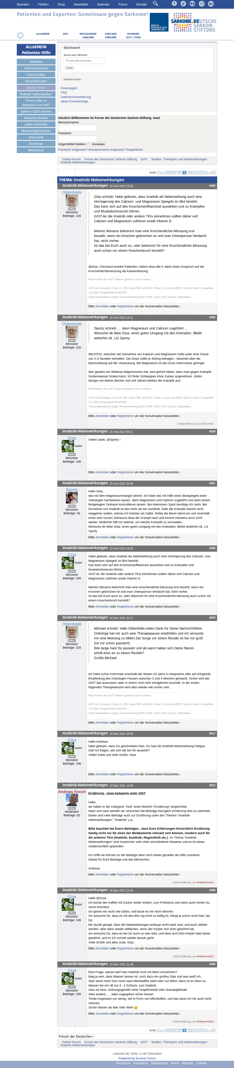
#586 (212, 890)
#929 (212, 317)
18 (213, 172)
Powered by (127, 1058)
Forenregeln (69, 88)
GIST (144, 159)
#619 (212, 617)
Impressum (140, 1063)
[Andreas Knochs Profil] (72, 799)
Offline (72, 209)
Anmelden (102, 306)
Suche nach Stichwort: (76, 55)
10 (189, 172)
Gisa (72, 438)
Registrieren (134, 149)
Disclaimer (123, 1063)
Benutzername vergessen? (107, 149)
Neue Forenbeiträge (74, 101)
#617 (212, 733)
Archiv (175, 1063)
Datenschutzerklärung (76, 97)
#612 (212, 785)
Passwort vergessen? (73, 149)
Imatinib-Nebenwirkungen (77, 162)
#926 (212, 548)
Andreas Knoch (72, 791)
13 (204, 172)
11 (194, 172)
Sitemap (187, 1063)
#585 (212, 964)
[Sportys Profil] (72, 497)
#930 (212, 185)
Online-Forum (71, 159)
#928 (212, 431)
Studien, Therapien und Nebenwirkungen (179, 159)
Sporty (72, 489)
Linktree (201, 1063)
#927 (212, 483)
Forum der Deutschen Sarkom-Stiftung (110, 159)
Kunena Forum (146, 1058)
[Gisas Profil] (68, 446)
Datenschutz (160, 1063)
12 (199, 172)
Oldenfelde (72, 192)
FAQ (64, 92)
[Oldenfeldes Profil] (72, 200)
